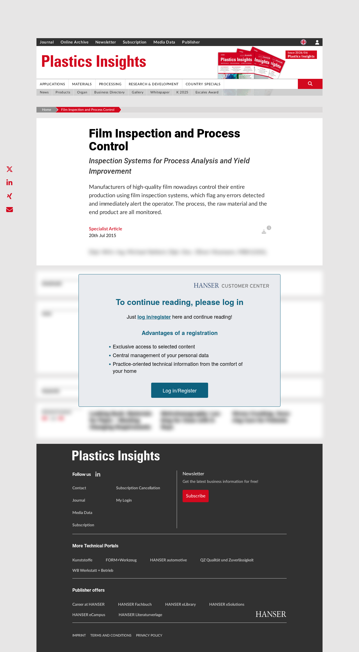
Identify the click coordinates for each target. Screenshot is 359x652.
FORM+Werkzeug (121, 560)
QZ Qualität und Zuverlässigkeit (227, 560)
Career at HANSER (88, 605)
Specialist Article (105, 229)
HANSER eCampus (88, 615)
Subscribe (195, 496)
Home (46, 109)
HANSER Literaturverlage (140, 615)
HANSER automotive (168, 560)
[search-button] (310, 84)
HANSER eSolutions (226, 605)
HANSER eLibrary (180, 605)
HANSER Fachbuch (135, 605)
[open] (264, 232)
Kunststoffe (82, 560)
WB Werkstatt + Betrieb (92, 571)
